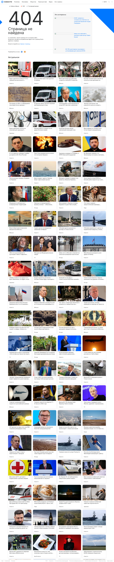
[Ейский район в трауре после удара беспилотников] (44, 123)
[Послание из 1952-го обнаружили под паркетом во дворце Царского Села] (19, 98)
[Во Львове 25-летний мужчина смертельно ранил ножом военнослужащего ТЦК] (69, 471)
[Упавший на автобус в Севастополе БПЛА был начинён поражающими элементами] (69, 272)
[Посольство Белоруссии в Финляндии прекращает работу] (94, 446)
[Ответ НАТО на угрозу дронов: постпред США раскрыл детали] (44, 372)
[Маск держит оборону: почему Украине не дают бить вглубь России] (69, 197)
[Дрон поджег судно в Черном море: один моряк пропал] (44, 173)
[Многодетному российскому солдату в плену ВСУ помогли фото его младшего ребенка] (69, 73)
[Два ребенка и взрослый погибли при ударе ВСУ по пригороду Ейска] (19, 496)
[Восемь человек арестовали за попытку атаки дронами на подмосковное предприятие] (94, 73)
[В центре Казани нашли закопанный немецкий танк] (69, 123)
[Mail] (2, 2)
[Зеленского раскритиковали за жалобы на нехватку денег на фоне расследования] (19, 521)
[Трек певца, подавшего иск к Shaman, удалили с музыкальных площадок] (94, 397)
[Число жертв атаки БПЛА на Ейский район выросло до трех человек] (94, 173)
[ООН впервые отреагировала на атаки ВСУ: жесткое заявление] (69, 98)
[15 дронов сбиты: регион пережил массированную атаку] (44, 98)
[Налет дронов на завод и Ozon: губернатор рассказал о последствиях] (19, 73)
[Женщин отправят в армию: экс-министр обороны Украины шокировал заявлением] (69, 173)
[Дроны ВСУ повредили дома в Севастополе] (94, 372)
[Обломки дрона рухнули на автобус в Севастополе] (69, 222)
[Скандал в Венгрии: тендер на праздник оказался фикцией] (69, 372)
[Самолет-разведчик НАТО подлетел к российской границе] (19, 397)
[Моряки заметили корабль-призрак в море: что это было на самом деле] (94, 421)
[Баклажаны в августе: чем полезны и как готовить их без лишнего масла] (44, 546)
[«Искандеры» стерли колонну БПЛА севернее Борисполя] (94, 546)
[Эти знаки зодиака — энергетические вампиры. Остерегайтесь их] (94, 197)
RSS (47, 560)
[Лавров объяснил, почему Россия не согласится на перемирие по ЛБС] (44, 297)
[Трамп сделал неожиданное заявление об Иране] (44, 222)
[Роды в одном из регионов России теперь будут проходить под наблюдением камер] (44, 272)
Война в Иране (15, 6)
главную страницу (25, 44)
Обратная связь (102, 560)
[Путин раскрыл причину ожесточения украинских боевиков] (69, 347)
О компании (7, 560)
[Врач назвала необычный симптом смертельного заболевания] (94, 471)
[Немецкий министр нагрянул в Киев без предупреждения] (44, 421)
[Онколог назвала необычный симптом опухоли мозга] (94, 496)
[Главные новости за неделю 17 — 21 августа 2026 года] (44, 397)
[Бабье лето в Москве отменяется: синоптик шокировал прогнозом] (69, 247)
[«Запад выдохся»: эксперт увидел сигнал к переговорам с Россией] (44, 521)
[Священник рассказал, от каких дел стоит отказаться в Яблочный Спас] (94, 322)
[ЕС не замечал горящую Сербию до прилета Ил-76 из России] (19, 148)
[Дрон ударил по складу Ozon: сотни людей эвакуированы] (94, 123)
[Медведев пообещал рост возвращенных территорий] (19, 197)
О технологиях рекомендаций (61, 560)
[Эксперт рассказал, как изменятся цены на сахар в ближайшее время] (94, 98)
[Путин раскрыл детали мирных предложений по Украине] (44, 471)
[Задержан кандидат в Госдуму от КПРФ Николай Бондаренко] (69, 148)
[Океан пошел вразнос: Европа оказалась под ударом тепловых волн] (94, 272)
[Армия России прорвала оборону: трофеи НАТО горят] (69, 496)
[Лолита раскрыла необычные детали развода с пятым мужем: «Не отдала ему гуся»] (69, 546)
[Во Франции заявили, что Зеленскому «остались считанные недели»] (94, 148)
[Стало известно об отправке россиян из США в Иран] (94, 347)
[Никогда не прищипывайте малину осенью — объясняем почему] (44, 197)
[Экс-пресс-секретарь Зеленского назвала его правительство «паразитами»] (69, 297)
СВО (23, 6)
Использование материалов (91, 560)
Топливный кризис (33, 6)
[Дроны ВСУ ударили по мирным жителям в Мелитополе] (19, 546)
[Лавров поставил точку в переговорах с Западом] (19, 446)
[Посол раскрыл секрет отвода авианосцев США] (94, 521)
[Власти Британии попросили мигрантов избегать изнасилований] (19, 222)
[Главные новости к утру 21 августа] (69, 446)
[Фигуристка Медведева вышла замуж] (44, 247)
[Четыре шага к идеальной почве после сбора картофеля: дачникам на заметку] (44, 322)
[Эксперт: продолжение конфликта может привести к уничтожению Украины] (19, 372)
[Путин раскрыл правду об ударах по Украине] (19, 173)
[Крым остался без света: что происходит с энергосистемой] (69, 421)
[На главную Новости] (7, 2)
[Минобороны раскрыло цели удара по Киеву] (94, 247)
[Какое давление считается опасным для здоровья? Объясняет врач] (19, 123)
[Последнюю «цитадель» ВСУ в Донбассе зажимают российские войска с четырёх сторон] (69, 521)
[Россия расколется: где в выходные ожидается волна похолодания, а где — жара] (69, 322)
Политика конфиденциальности (76, 560)
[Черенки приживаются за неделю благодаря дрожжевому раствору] (44, 347)
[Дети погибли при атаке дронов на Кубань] (44, 73)
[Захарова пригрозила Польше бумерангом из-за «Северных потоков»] (19, 297)
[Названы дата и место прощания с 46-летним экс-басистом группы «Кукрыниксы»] (19, 347)
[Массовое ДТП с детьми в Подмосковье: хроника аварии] (19, 471)
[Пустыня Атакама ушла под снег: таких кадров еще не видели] (44, 446)
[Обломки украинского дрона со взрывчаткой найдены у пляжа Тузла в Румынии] (94, 222)
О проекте (51, 560)
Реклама (13, 560)
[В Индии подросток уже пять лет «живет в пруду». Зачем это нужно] (19, 322)
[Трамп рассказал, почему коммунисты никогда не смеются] (94, 297)
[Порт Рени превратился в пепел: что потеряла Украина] (44, 148)
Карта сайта (110, 560)
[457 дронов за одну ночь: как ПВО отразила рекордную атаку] (19, 421)
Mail (2, 560)
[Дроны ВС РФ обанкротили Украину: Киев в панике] (69, 397)
